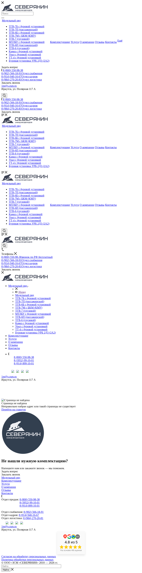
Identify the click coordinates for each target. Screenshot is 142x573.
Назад (22, 292)
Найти (6, 569)
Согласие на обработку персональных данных (28, 556)
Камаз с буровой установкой (25, 51)
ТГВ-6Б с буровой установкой (26, 32)
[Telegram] (17, 371)
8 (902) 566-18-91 (21, 73)
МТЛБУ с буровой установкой (27, 42)
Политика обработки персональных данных (27, 559)
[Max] (12, 371)
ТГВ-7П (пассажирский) (23, 29)
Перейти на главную (13, 409)
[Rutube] (27, 371)
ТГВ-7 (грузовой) (19, 38)
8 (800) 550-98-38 (13, 70)
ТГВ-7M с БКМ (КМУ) (22, 35)
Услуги (75, 42)
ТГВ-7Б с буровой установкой (26, 26)
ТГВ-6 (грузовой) (19, 48)
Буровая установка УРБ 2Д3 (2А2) (29, 60)
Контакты (111, 42)
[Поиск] (2, 17)
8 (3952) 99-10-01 (24, 360)
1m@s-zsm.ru (9, 85)
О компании (87, 42)
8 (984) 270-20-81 (21, 79)
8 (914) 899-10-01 (24, 363)
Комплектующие (60, 42)
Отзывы (99, 42)
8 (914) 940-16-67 (19, 76)
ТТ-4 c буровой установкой (25, 57)
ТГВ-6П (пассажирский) (23, 45)
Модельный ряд (11, 20)
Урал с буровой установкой (25, 54)
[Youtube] (22, 371)
